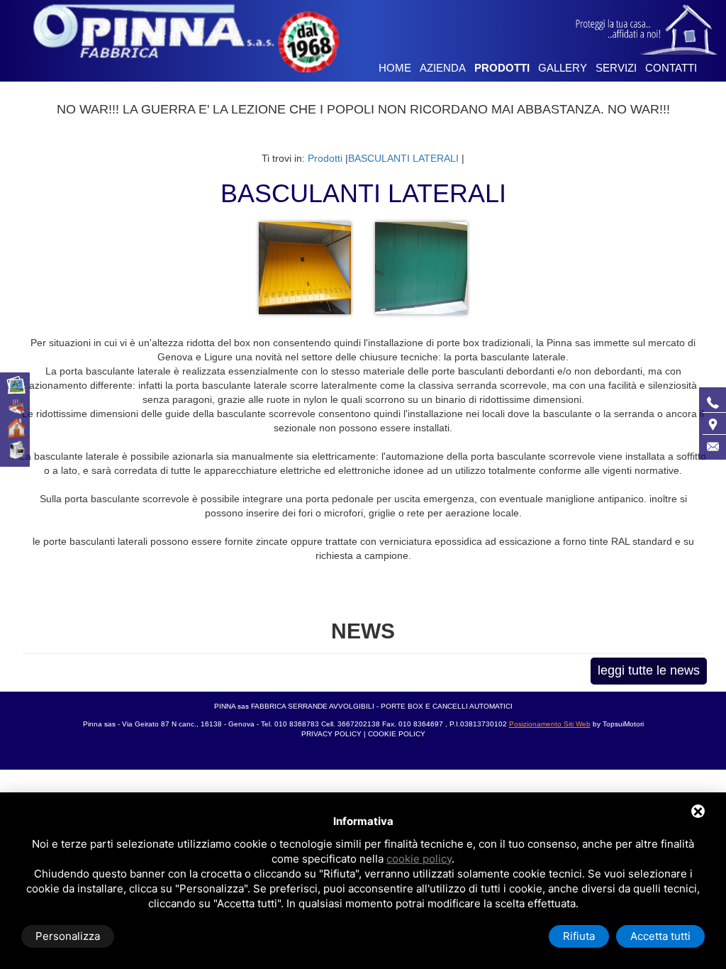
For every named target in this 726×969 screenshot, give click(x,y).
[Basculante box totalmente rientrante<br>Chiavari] (306, 267)
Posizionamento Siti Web (550, 724)
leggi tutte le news (649, 670)
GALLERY (562, 68)
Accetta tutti (660, 936)
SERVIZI (616, 68)
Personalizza (67, 936)
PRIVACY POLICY (332, 734)
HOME (395, 68)
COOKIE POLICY (396, 734)
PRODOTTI (502, 68)
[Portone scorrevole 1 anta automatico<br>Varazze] (421, 267)
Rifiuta (579, 936)
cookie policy (419, 858)
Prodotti (325, 158)
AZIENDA (443, 68)
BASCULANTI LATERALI (403, 158)
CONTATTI (671, 68)
